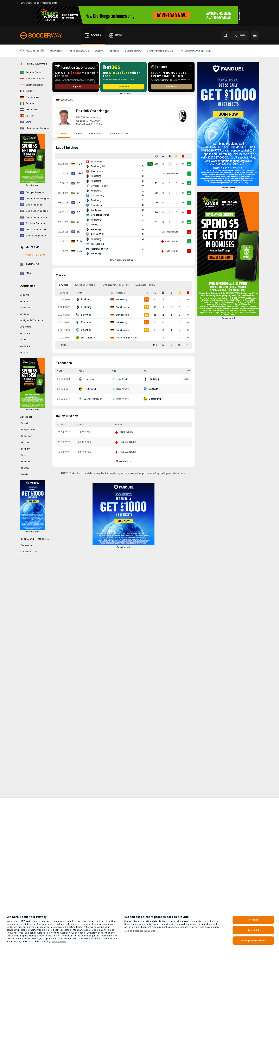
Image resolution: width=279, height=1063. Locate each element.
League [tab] (63, 285)
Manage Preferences (253, 940)
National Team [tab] (145, 285)
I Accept (253, 919)
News (79, 133)
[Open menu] (255, 35)
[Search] (225, 35)
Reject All (253, 930)
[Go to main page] (43, 35)
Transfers (96, 133)
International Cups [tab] (115, 285)
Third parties (59, 941)
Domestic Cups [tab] (85, 285)
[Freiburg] (182, 117)
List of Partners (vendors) (139, 930)
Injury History (118, 133)
